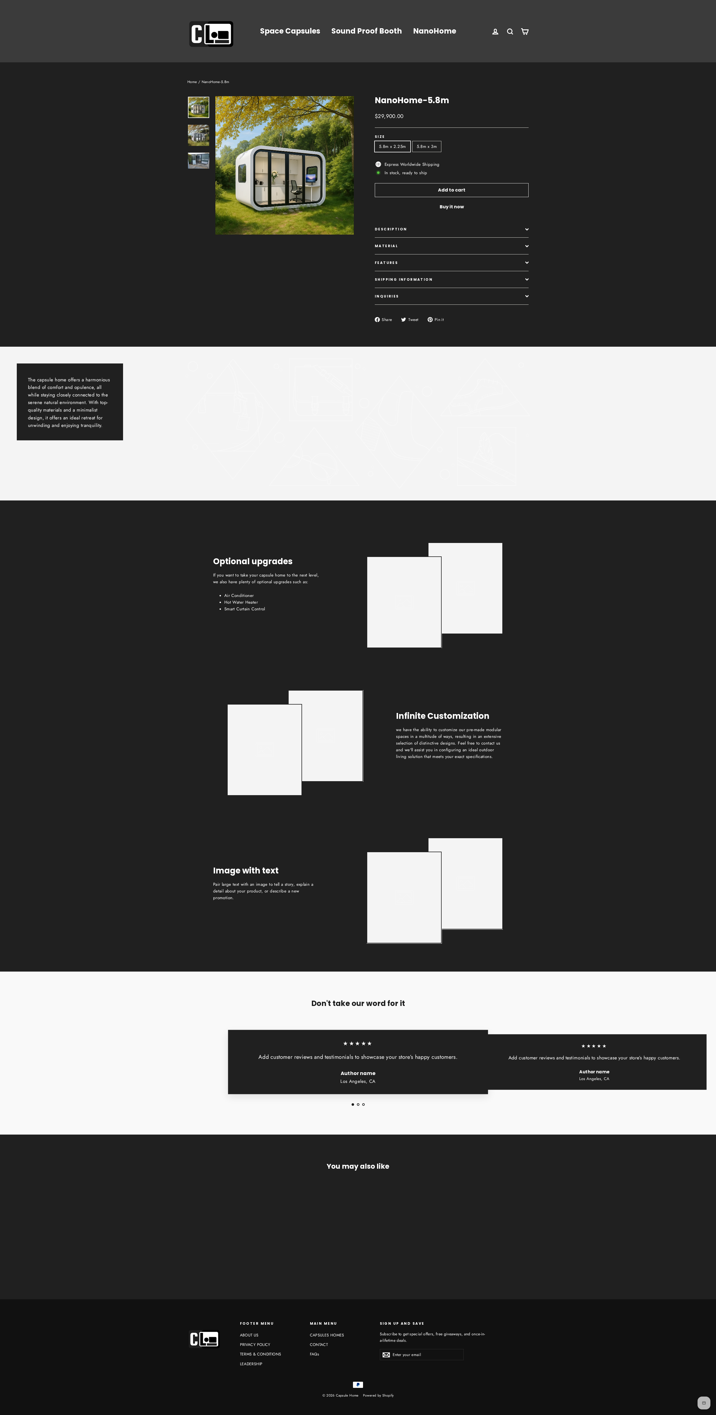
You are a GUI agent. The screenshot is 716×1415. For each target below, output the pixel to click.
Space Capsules (290, 31)
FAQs (314, 1354)
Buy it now (452, 207)
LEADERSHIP (251, 1364)
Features (386, 262)
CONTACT (319, 1344)
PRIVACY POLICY (255, 1344)
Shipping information (404, 279)
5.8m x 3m (427, 146)
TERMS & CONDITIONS (260, 1354)
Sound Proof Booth (366, 31)
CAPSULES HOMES (327, 1335)
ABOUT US (249, 1335)
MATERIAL (386, 246)
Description (391, 229)
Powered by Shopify (378, 1395)
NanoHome (434, 31)
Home (192, 81)
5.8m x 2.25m (392, 146)
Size (380, 136)
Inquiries (387, 296)
